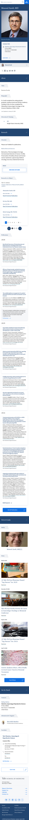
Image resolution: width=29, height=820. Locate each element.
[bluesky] (6, 800)
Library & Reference (18, 812)
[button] (6, 44)
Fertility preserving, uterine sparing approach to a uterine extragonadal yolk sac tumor (14, 377)
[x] (22, 800)
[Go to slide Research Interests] (9, 228)
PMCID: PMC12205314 (7, 385)
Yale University (5, 812)
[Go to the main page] (7, 2)
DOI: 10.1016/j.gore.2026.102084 (15, 260)
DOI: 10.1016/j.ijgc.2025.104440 (16, 342)
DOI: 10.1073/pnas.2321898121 (9, 496)
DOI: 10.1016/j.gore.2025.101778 (19, 385)
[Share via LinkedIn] (7, 71)
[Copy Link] (26, 78)
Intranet (3, 805)
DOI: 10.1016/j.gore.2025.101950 (12, 366)
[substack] (19, 800)
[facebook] (9, 800)
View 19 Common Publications (10, 217)
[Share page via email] (12, 71)
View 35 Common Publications (10, 206)
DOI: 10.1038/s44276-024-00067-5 (9, 466)
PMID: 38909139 (18, 437)
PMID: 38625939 (12, 494)
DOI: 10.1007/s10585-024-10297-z (13, 438)
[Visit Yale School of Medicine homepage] (13, 779)
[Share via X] (2, 71)
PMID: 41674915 (18, 303)
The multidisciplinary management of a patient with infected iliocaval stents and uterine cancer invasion (14, 294)
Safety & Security (5, 810)
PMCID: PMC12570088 (15, 365)
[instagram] (12, 800)
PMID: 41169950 (6, 365)
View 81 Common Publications (10, 196)
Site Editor (17, 805)
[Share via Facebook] (5, 71)
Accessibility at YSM (6, 807)
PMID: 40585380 (21, 384)
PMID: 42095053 (17, 258)
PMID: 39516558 (10, 465)
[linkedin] (16, 800)
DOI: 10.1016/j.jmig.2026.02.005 (13, 283)
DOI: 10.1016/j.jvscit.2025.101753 (15, 404)
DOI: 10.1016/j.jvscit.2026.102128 (16, 304)
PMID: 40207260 (13, 402)
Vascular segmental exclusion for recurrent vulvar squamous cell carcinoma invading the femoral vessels (13, 394)
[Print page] (15, 71)
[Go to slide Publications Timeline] (14, 228)
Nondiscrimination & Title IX (20, 807)
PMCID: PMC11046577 (20, 494)
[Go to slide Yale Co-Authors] (12, 228)
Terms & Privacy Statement (20, 810)
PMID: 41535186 (6, 342)
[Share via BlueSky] (10, 71)
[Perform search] (23, 2)
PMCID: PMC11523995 (19, 465)
